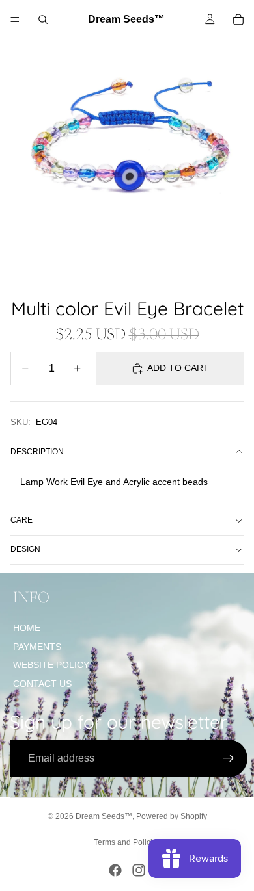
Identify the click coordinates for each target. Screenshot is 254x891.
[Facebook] (115, 870)
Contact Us (42, 683)
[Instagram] (139, 870)
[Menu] (15, 19)
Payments (37, 646)
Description (37, 451)
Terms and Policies (127, 842)
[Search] (43, 19)
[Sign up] (228, 758)
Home (26, 628)
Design (25, 549)
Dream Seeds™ (104, 816)
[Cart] (238, 19)
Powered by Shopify (171, 816)
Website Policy (51, 665)
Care (21, 519)
